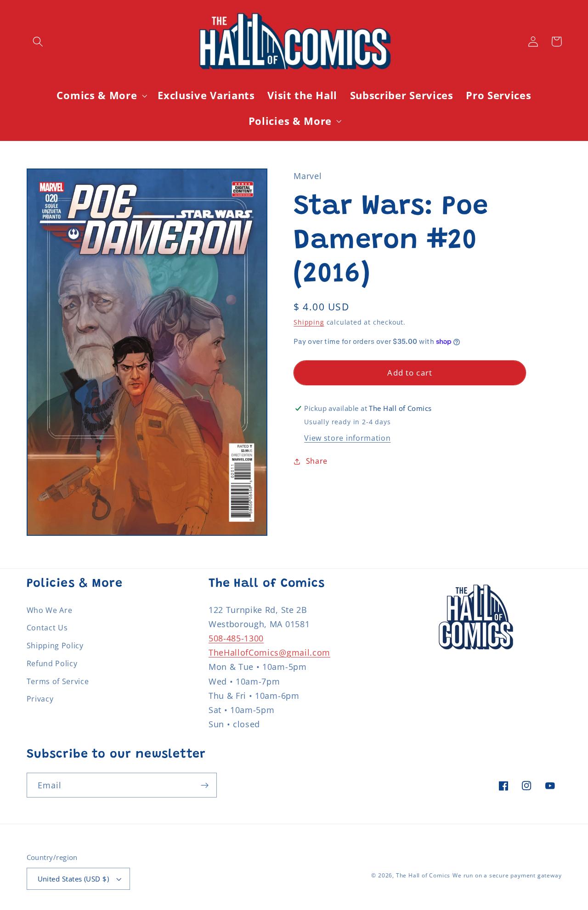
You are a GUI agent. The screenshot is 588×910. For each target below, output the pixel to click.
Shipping (309, 322)
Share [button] (317, 461)
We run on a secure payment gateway (506, 875)
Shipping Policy (55, 645)
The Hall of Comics (423, 875)
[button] (38, 41)
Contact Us (47, 628)
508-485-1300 (236, 638)
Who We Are (50, 610)
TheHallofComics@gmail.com (269, 652)
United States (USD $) (73, 878)
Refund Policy (52, 663)
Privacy (40, 699)
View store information (347, 438)
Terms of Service (58, 681)
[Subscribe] (204, 785)
